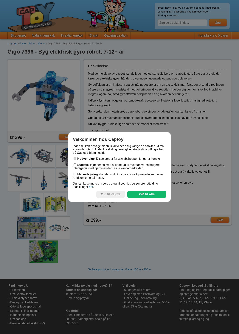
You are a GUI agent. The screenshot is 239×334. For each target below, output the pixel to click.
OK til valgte (110, 194)
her (91, 186)
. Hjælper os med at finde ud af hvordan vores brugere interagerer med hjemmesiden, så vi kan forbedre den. (116, 166)
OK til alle (147, 194)
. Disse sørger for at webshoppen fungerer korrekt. (119, 158)
